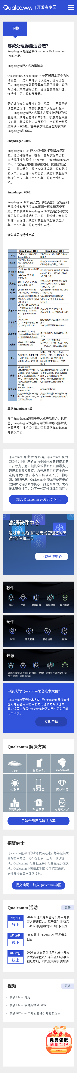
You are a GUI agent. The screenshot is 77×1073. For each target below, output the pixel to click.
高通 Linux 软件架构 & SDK (27, 1005)
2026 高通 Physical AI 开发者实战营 (47, 937)
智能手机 (38, 770)
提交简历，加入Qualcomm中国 (38, 885)
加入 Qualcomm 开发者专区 (36, 499)
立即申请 (51, 721)
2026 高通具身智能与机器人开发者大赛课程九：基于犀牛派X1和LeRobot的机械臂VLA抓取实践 (48, 922)
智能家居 (38, 809)
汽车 (15, 770)
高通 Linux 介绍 (19, 997)
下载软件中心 (51, 556)
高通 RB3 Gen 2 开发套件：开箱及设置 (35, 1013)
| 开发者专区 (45, 7)
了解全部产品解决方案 (38, 821)
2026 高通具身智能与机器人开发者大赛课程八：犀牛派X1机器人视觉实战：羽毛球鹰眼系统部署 (48, 957)
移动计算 (38, 789)
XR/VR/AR (62, 770)
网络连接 (62, 789)
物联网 (14, 789)
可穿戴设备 (62, 809)
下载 (15, 29)
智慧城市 (15, 809)
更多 (68, 907)
